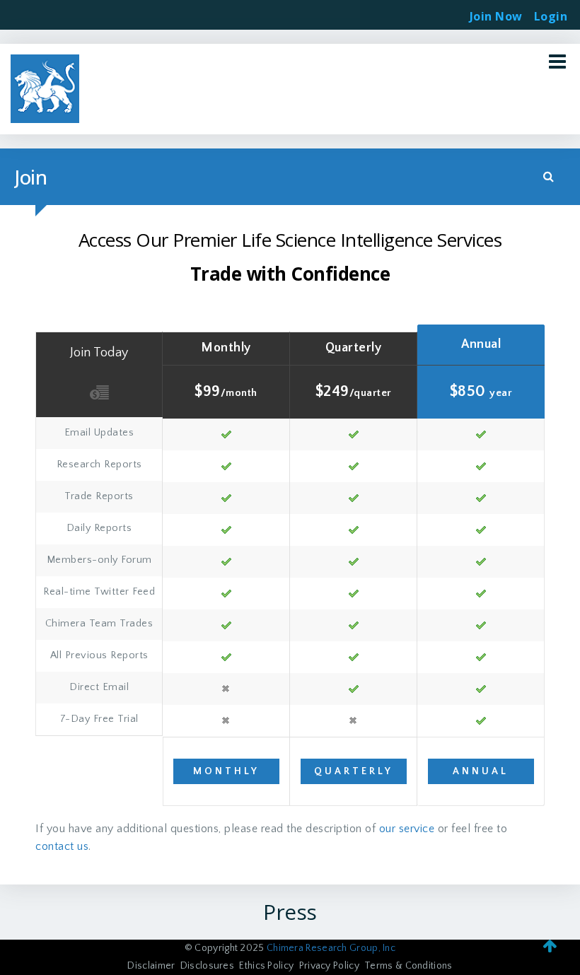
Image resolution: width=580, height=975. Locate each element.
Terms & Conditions (408, 965)
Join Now (496, 16)
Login (551, 12)
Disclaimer (151, 965)
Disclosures (207, 965)
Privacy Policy (329, 965)
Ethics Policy (266, 965)
